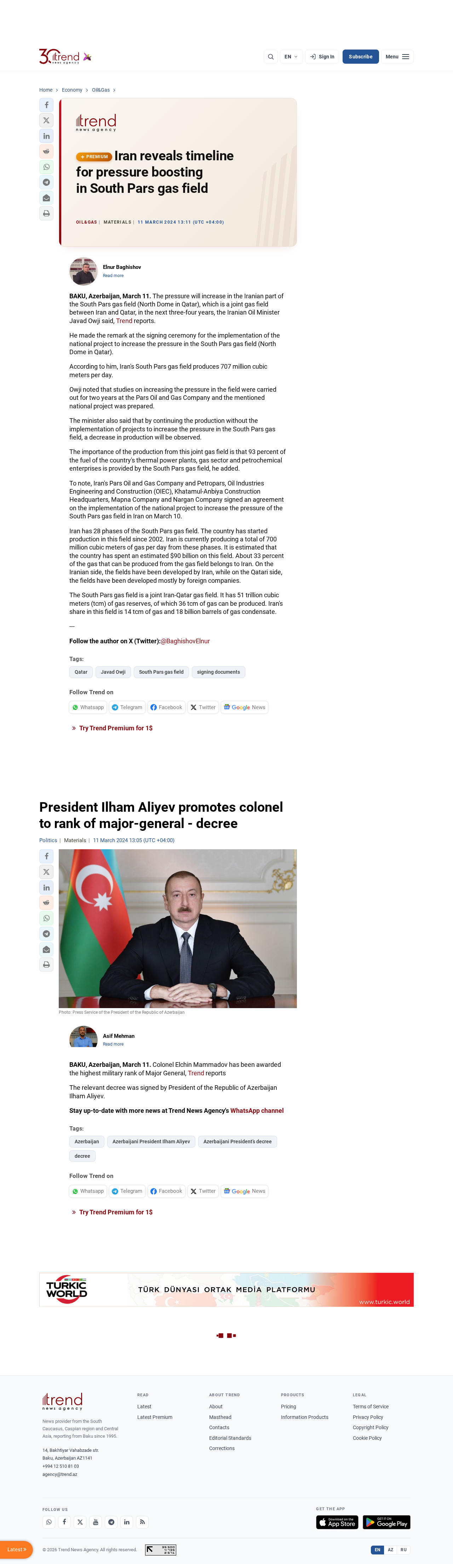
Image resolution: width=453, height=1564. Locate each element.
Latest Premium (154, 1417)
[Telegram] (111, 1522)
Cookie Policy (367, 1438)
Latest (144, 1406)
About (216, 1406)
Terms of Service (371, 1406)
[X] (80, 1522)
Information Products (304, 1417)
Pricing (288, 1406)
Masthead (220, 1417)
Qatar (81, 672)
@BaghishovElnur (185, 641)
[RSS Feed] (142, 1522)
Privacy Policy (368, 1417)
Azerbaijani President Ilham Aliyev (151, 1141)
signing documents (218, 672)
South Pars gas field (161, 672)
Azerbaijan (87, 1141)
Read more (113, 275)
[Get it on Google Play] (387, 1522)
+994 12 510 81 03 (60, 1466)
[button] (46, 105)
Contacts (219, 1427)
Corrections (222, 1448)
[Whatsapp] (48, 1522)
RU (404, 1549)
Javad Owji (113, 672)
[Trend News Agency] (62, 1401)
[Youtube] (95, 1522)
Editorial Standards (230, 1438)
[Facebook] (64, 1522)
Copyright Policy (371, 1427)
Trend (124, 320)
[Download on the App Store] (337, 1522)
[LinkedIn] (126, 1522)
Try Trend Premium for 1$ (115, 728)
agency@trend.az (59, 1474)
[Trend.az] (65, 56)
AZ (391, 1549)
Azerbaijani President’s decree (237, 1141)
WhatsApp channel (257, 1110)
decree (82, 1156)
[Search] (271, 57)
